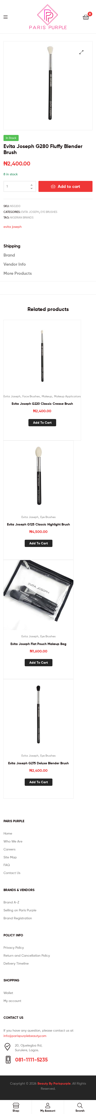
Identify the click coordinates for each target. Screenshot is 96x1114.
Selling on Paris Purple (19, 910)
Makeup (47, 396)
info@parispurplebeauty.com (24, 1036)
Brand (9, 255)
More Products (17, 273)
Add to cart (69, 186)
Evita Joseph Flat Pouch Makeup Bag (38, 644)
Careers (9, 849)
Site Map (10, 857)
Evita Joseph (30, 212)
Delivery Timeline (16, 963)
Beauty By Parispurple (54, 1083)
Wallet (8, 993)
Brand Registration (17, 918)
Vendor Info (14, 264)
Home (7, 833)
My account (12, 1001)
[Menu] (8, 16)
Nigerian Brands (22, 217)
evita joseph (12, 227)
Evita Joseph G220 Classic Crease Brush (42, 404)
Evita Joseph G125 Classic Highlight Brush (38, 524)
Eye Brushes (49, 212)
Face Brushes (31, 396)
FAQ (6, 865)
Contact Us (11, 873)
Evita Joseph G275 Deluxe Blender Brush (38, 763)
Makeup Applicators (67, 396)
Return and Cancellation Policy (26, 955)
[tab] (48, 245)
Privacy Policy (13, 947)
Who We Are (12, 841)
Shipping (11, 246)
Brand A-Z (11, 902)
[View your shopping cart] (86, 16)
